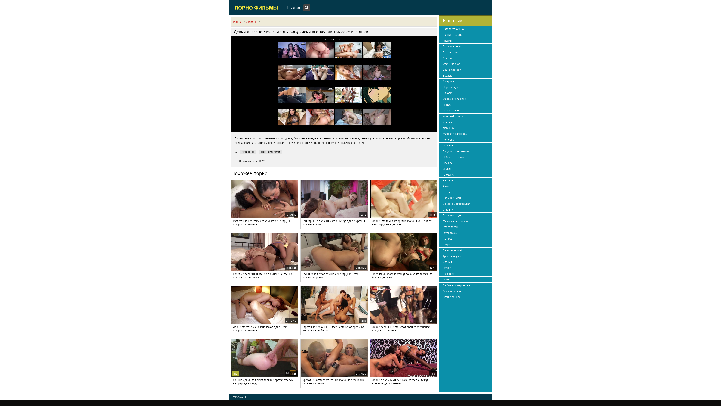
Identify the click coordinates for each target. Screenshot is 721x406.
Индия (447, 168)
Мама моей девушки (456, 221)
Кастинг (448, 192)
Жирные (448, 122)
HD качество (450, 145)
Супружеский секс (454, 99)
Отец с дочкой (452, 297)
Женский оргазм (453, 116)
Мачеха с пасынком (455, 134)
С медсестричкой (453, 29)
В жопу (447, 93)
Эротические (451, 52)
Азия (446, 186)
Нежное (448, 163)
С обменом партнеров (456, 285)
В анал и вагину (452, 34)
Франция (448, 273)
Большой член (452, 198)
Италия (447, 40)
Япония (447, 262)
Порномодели (270, 152)
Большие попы (452, 46)
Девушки (248, 152)
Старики (448, 209)
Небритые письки (454, 157)
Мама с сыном (452, 110)
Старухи (448, 58)
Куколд (447, 238)
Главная (293, 7)
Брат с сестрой (452, 69)
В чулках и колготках (456, 151)
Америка (448, 81)
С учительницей (452, 250)
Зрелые (447, 75)
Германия (448, 174)
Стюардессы (450, 227)
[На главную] (257, 7)
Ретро (446, 244)
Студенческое (451, 64)
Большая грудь (452, 215)
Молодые (449, 139)
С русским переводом (456, 203)
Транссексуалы (452, 256)
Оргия (446, 279)
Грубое (447, 268)
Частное (448, 180)
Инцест (447, 104)
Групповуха (450, 233)
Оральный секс (452, 291)
